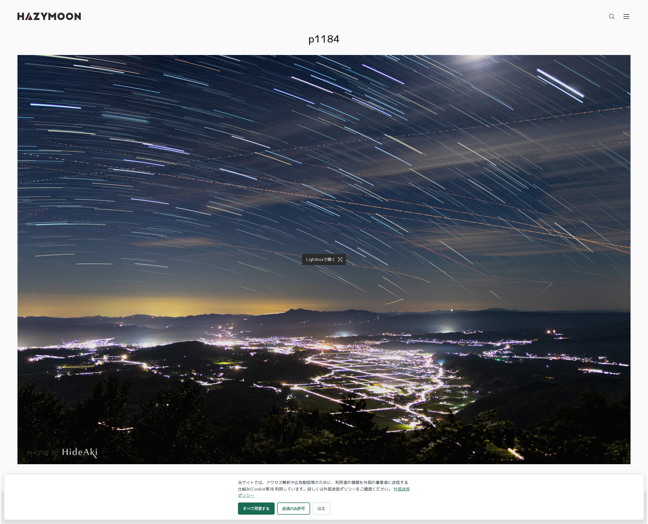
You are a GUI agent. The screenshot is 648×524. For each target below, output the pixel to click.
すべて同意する (256, 508)
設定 (321, 508)
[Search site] (612, 16)
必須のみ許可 (293, 508)
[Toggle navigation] (626, 16)
